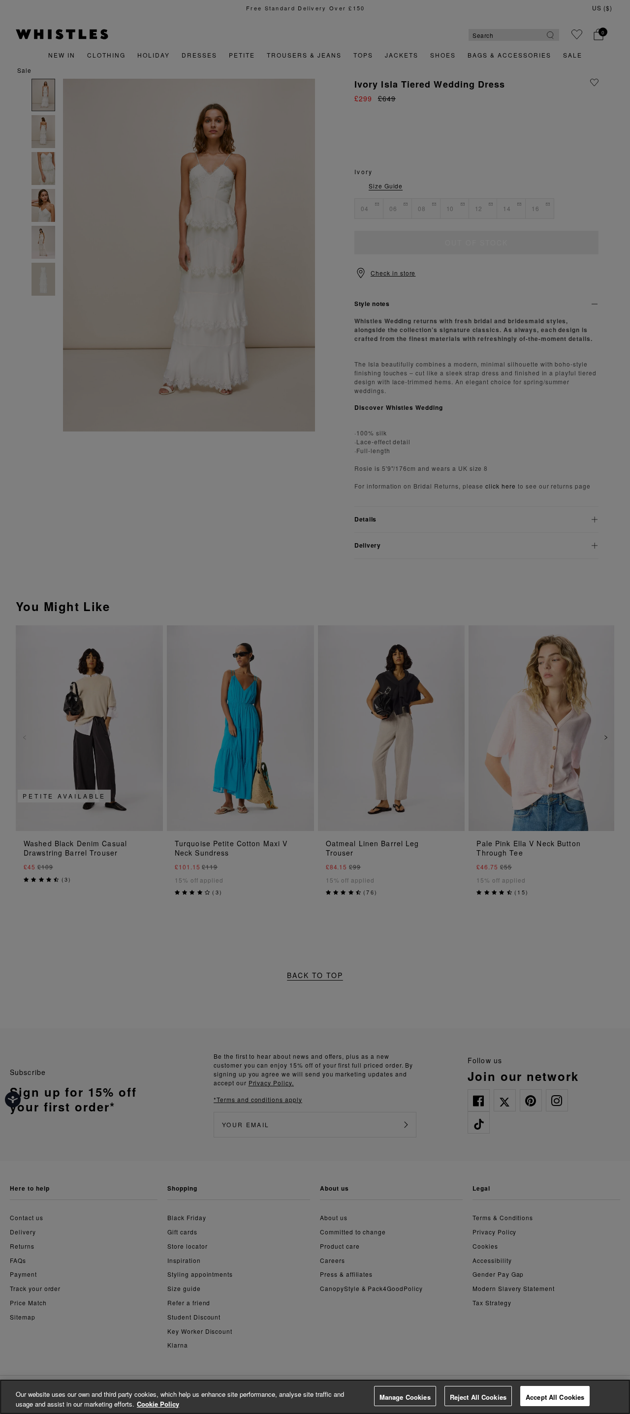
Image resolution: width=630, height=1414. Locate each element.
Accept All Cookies (555, 1397)
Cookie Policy (158, 1404)
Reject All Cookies (478, 1397)
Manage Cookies (405, 1397)
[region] (315, 1397)
